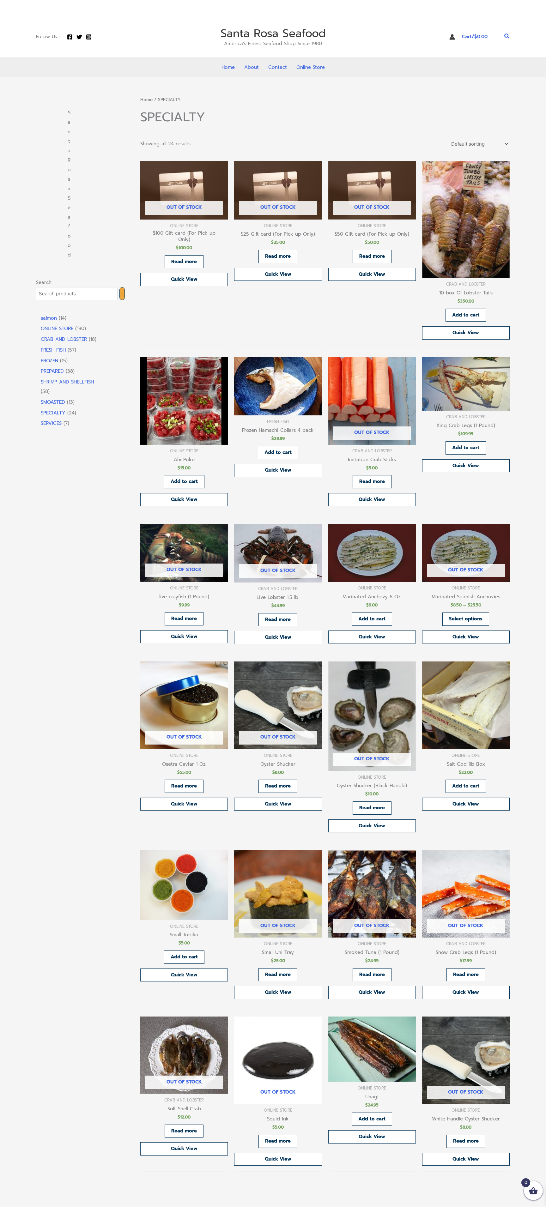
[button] (507, 36)
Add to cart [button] (465, 314)
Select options (465, 618)
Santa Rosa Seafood (273, 33)
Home (146, 99)
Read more (184, 261)
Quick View (184, 279)
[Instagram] (89, 37)
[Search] (122, 293)
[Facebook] (70, 37)
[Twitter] (79, 37)
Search (44, 282)
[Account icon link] (452, 37)
